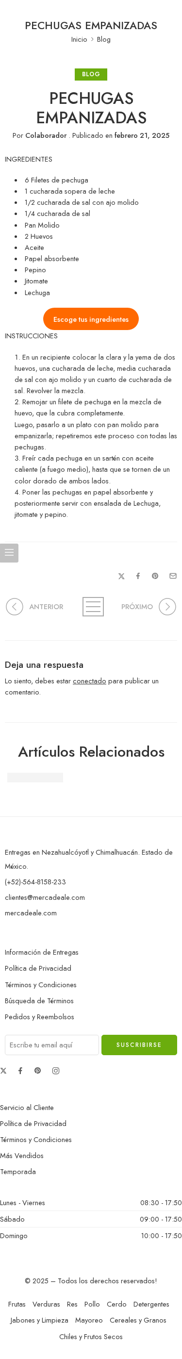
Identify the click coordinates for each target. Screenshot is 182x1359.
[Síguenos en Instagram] (55, 1070)
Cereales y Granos (138, 1320)
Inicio (79, 39)
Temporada (18, 1171)
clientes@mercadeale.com (45, 897)
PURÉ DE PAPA (35, 777)
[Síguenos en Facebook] (20, 1071)
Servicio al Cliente (27, 1107)
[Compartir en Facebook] (138, 576)
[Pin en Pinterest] (155, 576)
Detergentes (151, 1304)
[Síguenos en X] (3, 1070)
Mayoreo (89, 1320)
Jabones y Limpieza (39, 1320)
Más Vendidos (22, 1155)
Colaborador (45, 135)
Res (72, 1304)
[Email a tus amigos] (173, 576)
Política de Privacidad (38, 968)
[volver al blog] (91, 606)
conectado (89, 681)
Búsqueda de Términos (39, 1000)
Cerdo (117, 1304)
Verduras (46, 1304)
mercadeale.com (31, 913)
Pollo (92, 1304)
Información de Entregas (42, 952)
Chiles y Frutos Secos (91, 1336)
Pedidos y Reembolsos (39, 1016)
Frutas (17, 1304)
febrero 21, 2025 (142, 135)
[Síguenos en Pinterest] (38, 1071)
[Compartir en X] (121, 576)
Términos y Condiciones (41, 984)
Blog (104, 39)
